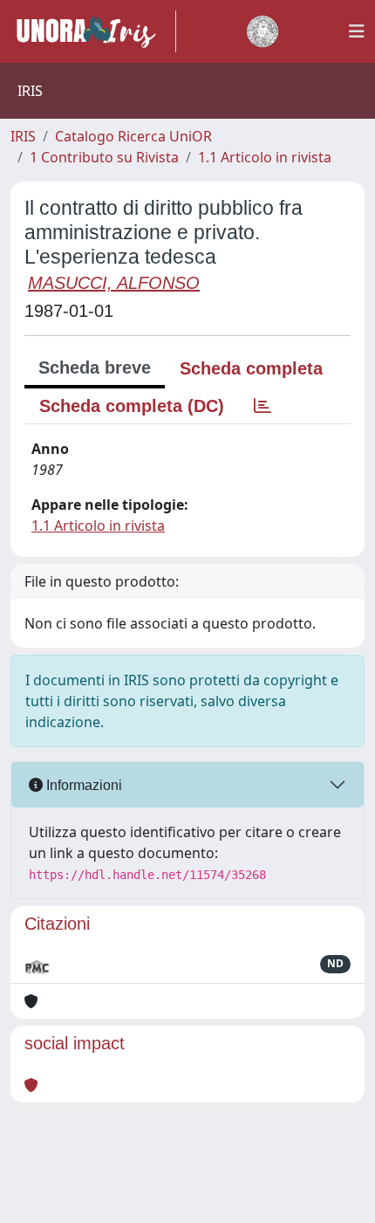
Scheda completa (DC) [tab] (131, 406)
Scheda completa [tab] (251, 368)
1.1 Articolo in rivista (264, 157)
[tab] (262, 406)
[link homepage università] (262, 31)
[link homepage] (93, 31)
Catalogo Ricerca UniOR (133, 136)
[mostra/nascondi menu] (357, 31)
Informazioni (82, 785)
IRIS (23, 136)
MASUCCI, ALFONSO (114, 282)
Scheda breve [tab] (94, 367)
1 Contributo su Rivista (104, 157)
